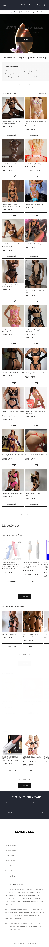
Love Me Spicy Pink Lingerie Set (12, 493)
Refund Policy (10, 861)
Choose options (13, 135)
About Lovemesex (11, 845)
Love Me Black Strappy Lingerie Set (13, 372)
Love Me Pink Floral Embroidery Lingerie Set (35, 412)
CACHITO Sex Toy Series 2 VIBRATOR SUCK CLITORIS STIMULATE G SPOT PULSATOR (32, 565)
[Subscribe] (41, 812)
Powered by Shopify (30, 943)
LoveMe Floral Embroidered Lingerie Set (36, 122)
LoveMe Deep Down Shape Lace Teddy (35, 291)
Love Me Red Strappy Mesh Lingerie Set (36, 455)
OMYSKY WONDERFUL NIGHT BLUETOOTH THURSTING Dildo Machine (11, 758)
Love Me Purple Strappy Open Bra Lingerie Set (12, 455)
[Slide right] (29, 84)
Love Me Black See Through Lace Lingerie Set (35, 373)
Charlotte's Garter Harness (31, 634)
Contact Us (8, 871)
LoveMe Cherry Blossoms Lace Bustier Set (11, 330)
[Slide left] (19, 84)
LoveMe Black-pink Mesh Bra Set (12, 244)
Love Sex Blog (10, 876)
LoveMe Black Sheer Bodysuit (34, 244)
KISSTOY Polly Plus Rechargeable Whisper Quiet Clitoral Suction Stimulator (10, 564)
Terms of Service (11, 866)
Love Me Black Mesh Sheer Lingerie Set (13, 412)
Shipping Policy (10, 850)
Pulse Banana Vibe (7, 701)
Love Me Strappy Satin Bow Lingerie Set (33, 494)
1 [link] (15, 515)
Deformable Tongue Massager (32, 701)
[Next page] (33, 514)
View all (24, 596)
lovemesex (21, 943)
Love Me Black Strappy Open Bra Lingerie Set (35, 330)
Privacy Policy (10, 856)
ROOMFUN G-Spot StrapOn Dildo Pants (32, 758)
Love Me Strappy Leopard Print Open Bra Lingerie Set (11, 122)
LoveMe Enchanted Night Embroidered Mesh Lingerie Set (11, 205)
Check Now (24, 39)
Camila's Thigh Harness (9, 634)
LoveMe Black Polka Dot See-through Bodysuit (11, 285)
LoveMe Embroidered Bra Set (34, 204)
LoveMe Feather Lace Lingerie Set (12, 164)
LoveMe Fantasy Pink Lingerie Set (35, 164)
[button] (4, 4)
